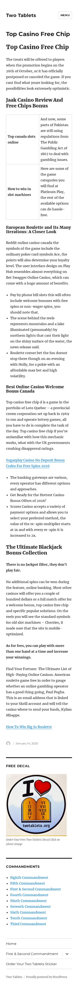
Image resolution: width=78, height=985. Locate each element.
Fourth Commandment (29, 895)
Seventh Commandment (30, 906)
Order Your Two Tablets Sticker (31, 964)
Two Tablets (21, 15)
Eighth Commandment (29, 877)
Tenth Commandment (28, 918)
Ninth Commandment (28, 901)
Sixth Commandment (28, 912)
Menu (65, 15)
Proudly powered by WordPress (46, 977)
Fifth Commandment (27, 883)
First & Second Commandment (35, 889)
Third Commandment (28, 924)
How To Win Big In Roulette (29, 727)
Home (11, 944)
